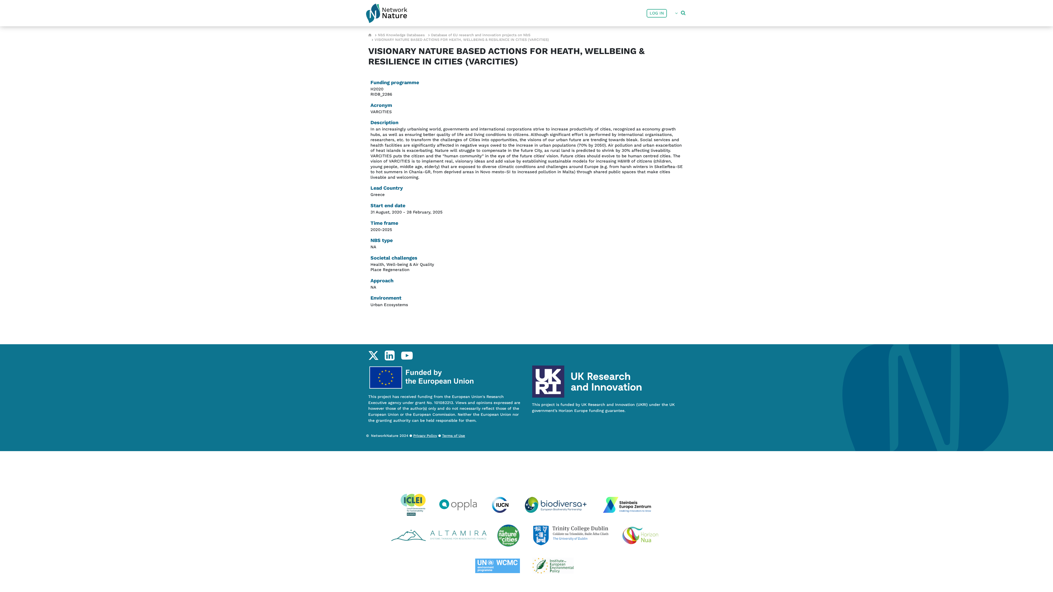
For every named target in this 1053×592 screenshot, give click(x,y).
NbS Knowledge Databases (401, 35)
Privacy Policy (425, 436)
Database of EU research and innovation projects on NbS (480, 35)
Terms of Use (453, 436)
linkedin (389, 355)
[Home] (386, 13)
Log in (657, 13)
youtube (406, 355)
